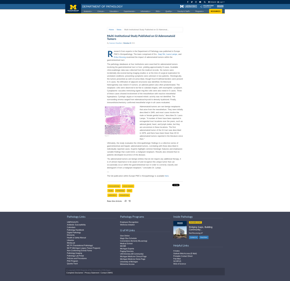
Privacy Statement (92, 273)
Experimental (129, 11)
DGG (157, 11)
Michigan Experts (127, 249)
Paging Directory (127, 251)
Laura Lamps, (172, 54)
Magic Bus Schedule (128, 238)
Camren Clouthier (115, 43)
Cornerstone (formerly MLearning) (133, 241)
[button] (188, 6)
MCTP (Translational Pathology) (80, 245)
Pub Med (177, 259)
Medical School (126, 244)
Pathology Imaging (74, 253)
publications (112, 195)
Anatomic (87, 11)
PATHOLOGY (102, 6)
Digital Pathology (74, 233)
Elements (71, 235)
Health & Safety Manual (76, 238)
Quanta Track (72, 264)
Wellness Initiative (127, 225)
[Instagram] (196, 2)
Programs (199, 11)
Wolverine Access (127, 264)
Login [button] (221, 2)
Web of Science (179, 264)
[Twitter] (191, 2)
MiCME (123, 246)
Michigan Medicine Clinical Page (133, 256)
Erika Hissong (120, 57)
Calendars (71, 227)
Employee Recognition (129, 222)
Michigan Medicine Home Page (132, 259)
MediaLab (71, 243)
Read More (203, 237)
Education (113, 11)
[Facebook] (187, 2)
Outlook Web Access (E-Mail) (185, 253)
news (129, 190)
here (167, 176)
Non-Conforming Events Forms (79, 251)
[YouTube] (200, 2)
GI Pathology (120, 190)
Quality (168, 11)
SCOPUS (177, 261)
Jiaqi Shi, (162, 54)
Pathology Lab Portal (75, 256)
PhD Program (72, 261)
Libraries (70, 240)
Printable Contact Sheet (182, 256)
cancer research (128, 186)
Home (111, 30)
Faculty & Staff (183, 11)
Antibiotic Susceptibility (76, 225)
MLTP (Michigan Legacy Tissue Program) (83, 248)
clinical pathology (114, 186)
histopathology (124, 195)
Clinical (100, 11)
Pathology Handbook (75, 230)
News (119, 30)
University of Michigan (129, 262)
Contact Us (193, 237)
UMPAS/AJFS (72, 222)
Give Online (125, 236)
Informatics (145, 11)
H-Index (176, 251)
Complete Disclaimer (74, 273)
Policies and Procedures (77, 258)
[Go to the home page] (73, 9)
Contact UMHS (107, 273)
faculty (111, 190)
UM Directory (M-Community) (131, 254)
